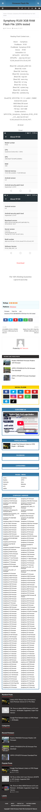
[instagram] (13, 396)
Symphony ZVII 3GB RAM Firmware (10, 503)
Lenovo (23, 486)
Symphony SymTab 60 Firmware (9, 544)
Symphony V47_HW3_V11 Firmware (28, 507)
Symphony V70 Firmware (9, 611)
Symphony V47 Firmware (27, 527)
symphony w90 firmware (9, 645)
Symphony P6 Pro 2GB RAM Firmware (28, 571)
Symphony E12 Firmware (9, 601)
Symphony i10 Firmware (27, 542)
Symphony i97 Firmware (27, 498)
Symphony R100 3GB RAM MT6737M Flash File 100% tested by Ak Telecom (19, 314)
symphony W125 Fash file (10, 639)
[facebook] (6, 392)
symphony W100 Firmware (28, 641)
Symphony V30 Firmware (9, 622)
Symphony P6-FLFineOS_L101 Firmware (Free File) (11, 514)
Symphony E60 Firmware (9, 594)
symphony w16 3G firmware (10, 681)
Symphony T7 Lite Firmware (10, 558)
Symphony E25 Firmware (27, 601)
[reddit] (36, 8)
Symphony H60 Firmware (10, 584)
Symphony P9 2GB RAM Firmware (27, 518)
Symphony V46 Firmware (9, 618)
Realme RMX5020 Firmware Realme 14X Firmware (23, 362)
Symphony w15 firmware (9, 685)
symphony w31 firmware (27, 670)
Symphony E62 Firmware (9, 530)
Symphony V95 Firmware (9, 527)
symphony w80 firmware (9, 649)
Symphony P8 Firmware (9, 564)
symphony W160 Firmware (28, 634)
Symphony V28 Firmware (27, 624)
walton (5, 488)
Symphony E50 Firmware (9, 599)
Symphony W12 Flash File (28, 687)
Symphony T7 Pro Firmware (10, 560)
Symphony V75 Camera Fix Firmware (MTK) (10, 510)
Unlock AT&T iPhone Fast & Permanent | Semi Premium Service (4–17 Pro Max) (23, 701)
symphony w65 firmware (9, 664)
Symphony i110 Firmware (28, 513)
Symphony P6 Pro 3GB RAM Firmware (10, 567)
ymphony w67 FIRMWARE (28, 662)
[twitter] (13, 392)
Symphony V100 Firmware (28, 607)
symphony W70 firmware (9, 655)
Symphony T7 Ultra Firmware (28, 558)
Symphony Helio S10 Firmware (11, 521)
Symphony (24, 478)
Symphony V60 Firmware (27, 613)
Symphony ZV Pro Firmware (28, 628)
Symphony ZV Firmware (9, 628)
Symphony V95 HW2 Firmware (29, 501)
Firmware (9, 13)
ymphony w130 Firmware (10, 636)
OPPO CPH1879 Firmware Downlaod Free (23, 377)
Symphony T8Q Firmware (28, 554)
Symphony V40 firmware (9, 620)
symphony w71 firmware (9, 653)
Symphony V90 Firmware (27, 530)
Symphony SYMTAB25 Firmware (27, 510)
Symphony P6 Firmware (9, 573)
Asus (22, 482)
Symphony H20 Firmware (10, 588)
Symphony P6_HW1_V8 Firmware (27, 567)
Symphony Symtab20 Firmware (11, 547)
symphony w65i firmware (27, 664)
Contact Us (20, 803)
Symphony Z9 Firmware (27, 532)
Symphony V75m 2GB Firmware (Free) (9, 507)
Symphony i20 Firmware (9, 542)
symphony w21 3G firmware (10, 674)
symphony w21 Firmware (27, 677)
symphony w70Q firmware (28, 655)
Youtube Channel (31, 803)
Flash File (14, 311)
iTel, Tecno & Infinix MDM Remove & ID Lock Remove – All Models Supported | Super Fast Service (24, 710)
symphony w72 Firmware (10, 651)
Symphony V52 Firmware (27, 615)
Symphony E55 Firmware (27, 599)
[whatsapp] (32, 8)
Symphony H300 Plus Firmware (29, 523)
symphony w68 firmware (9, 660)
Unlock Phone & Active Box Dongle (20, 805)
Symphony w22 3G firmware (10, 672)
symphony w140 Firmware (28, 636)
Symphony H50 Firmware (10, 586)
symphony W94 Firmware (28, 643)
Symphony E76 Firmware (9, 592)
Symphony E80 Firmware (27, 589)
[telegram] (6, 401)
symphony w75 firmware (27, 651)
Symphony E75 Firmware (27, 593)
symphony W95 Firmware (10, 641)
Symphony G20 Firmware (10, 534)
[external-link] (6, 396)
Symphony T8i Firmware (9, 556)
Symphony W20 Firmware (10, 677)
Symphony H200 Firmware (28, 578)
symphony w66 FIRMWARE (10, 662)
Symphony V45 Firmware (27, 620)
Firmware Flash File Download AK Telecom (20, 5)
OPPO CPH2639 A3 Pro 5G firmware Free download (23, 369)
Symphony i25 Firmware (27, 540)
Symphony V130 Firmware (10, 501)
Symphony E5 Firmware (27, 605)
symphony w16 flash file (27, 683)
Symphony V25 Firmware (9, 624)
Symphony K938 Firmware (10, 551)
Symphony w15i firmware (28, 685)
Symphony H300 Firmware (28, 576)
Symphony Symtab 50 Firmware (27, 545)
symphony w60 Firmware (27, 666)
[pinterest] (35, 392)
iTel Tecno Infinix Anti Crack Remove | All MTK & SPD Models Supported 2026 (24, 778)
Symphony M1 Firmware (9, 549)
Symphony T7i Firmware (27, 560)
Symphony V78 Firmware (27, 525)
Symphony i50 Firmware (27, 538)
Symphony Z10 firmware (27, 521)
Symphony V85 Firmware (9, 607)
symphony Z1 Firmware (9, 632)
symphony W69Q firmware (28, 658)
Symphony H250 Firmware (10, 577)
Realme (5, 480)
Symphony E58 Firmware (9, 596)
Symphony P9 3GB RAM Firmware (9, 518)
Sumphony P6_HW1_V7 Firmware (9, 570)
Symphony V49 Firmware (27, 618)
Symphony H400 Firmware (10, 575)
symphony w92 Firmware (10, 643)
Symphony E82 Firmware (9, 532)
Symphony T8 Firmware (27, 556)
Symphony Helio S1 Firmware (29, 548)
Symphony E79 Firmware (9, 590)
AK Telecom (8, 28)
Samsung (5, 482)
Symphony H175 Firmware (10, 580)
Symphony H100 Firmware (28, 582)
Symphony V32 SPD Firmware (11, 536)
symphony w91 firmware (27, 645)
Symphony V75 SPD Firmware (11, 609)
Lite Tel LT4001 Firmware (10, 523)
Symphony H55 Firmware (27, 584)
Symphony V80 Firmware (27, 609)
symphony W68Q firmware (28, 660)
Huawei (5, 484)
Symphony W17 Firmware (28, 681)
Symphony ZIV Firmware (27, 630)
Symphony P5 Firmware (27, 574)
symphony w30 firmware (9, 670)
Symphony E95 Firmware (9, 498)
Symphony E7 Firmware (9, 603)
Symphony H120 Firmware (10, 582)
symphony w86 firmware (27, 647)
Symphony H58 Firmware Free (29, 587)
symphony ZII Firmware (27, 632)
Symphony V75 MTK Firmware (29, 611)
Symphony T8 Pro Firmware (10, 553)
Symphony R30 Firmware (26, 515)
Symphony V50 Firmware (9, 615)
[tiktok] (13, 401)
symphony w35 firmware (27, 668)
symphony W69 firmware (9, 658)
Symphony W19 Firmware (28, 679)
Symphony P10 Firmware (27, 563)
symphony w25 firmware (27, 672)
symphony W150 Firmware (10, 634)
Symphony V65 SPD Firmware (29, 536)
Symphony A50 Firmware (27, 550)
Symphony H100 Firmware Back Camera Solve (28, 503)
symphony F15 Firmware (27, 552)
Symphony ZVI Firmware (9, 626)
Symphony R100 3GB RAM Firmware (10, 539)
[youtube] (39, 8)
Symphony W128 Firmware (28, 639)
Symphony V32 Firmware (27, 622)
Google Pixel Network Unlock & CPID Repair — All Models (23, 445)
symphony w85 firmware (9, 647)
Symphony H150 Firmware (28, 580)
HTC (4, 486)
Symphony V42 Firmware (9, 525)
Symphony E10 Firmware (27, 603)
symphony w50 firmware (9, 666)
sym (20, 311)
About (12, 803)
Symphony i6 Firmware (27, 534)
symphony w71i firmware (27, 653)
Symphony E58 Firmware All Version (28, 596)
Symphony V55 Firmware (9, 613)
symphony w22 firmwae (27, 674)
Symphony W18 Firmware (10, 679)
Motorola (23, 484)
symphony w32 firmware (9, 668)
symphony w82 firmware (27, 649)
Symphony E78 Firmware (27, 591)
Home (4, 13)
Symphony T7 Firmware (9, 562)
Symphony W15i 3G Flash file (11, 683)
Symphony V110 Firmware (10, 605)
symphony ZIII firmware (9, 630)
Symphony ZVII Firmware (28, 626)
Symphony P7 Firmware (27, 565)
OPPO (22, 480)
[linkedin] (20, 392)
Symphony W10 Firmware (10, 687)
